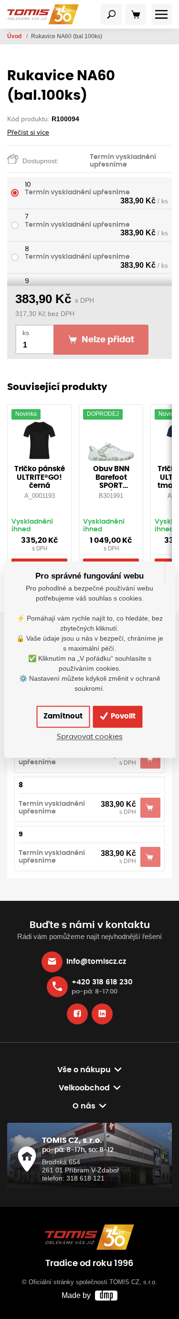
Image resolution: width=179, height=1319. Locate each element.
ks (25, 333)
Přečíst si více (28, 132)
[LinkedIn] (102, 1013)
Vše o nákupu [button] (84, 1070)
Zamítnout (63, 716)
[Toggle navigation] (111, 14)
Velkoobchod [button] (84, 1088)
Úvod (15, 36)
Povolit (122, 716)
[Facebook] (77, 1013)
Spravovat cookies (90, 736)
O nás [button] (84, 1106)
